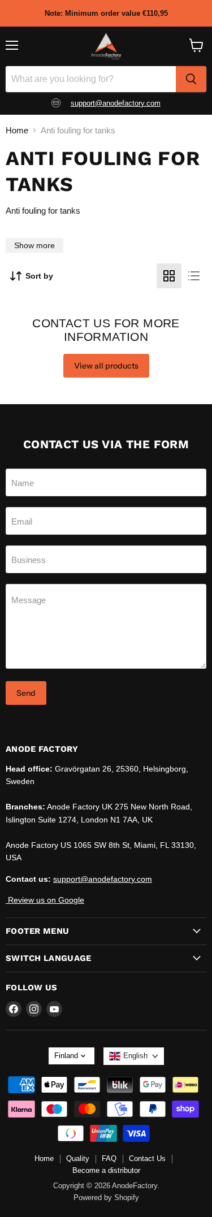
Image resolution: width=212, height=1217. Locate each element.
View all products (106, 366)
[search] (191, 79)
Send (26, 693)
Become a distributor (106, 1170)
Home (17, 130)
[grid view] (169, 275)
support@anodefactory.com (116, 103)
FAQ (109, 1158)
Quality (77, 1158)
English (135, 1055)
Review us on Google (45, 899)
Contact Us (147, 1158)
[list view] (193, 275)
